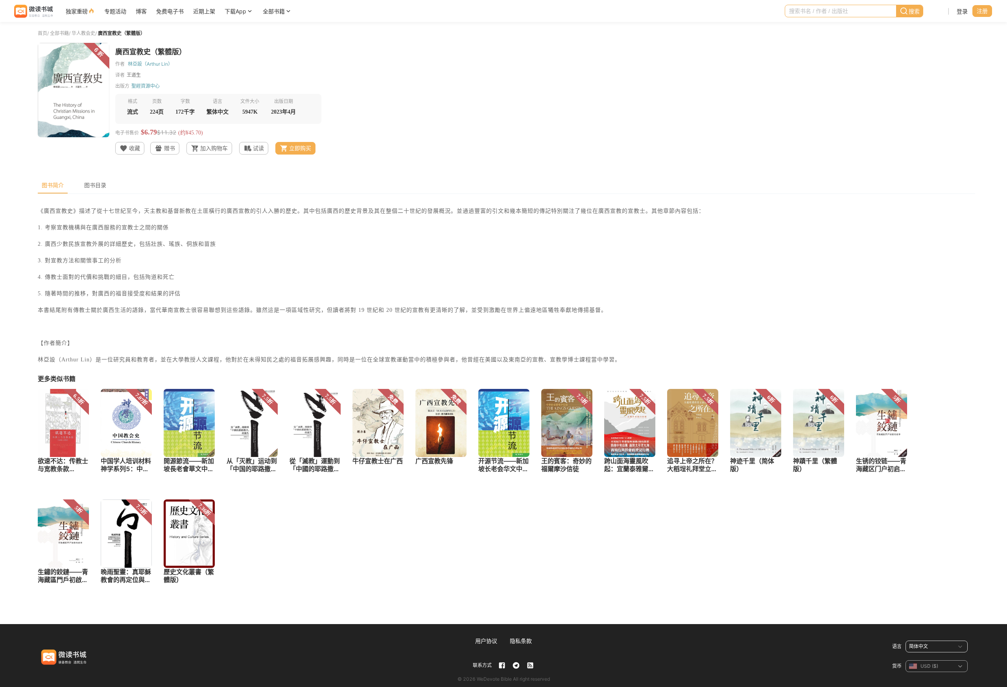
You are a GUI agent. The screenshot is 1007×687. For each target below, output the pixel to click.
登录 (962, 11)
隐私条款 (521, 640)
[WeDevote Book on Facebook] (502, 665)
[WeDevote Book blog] (530, 665)
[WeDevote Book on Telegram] (516, 665)
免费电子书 (170, 11)
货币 (897, 666)
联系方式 (482, 665)
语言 (897, 646)
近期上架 (204, 11)
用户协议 (486, 640)
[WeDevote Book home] (33, 11)
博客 (141, 11)
